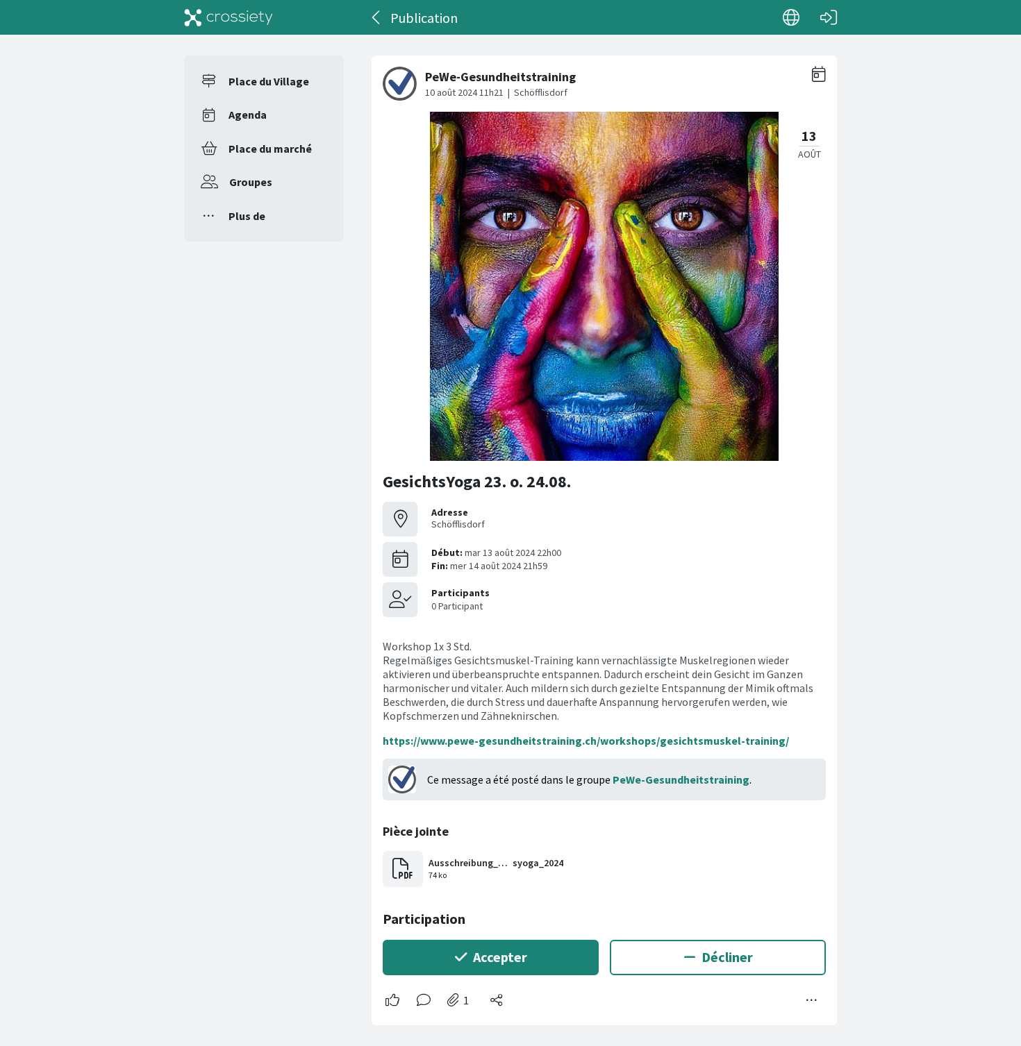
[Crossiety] (228, 17)
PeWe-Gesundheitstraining (681, 779)
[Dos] (376, 17)
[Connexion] (828, 17)
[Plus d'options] (812, 1000)
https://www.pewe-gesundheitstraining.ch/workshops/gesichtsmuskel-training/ (586, 741)
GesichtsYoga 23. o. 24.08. (477, 481)
